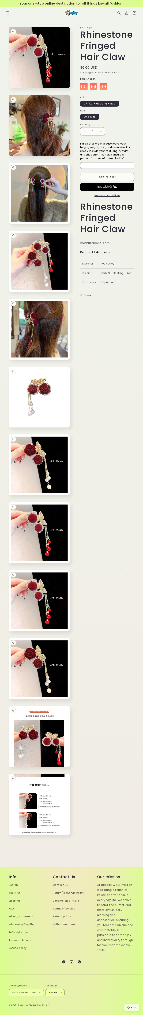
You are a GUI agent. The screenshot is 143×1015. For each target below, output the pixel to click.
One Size (90, 117)
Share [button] (88, 295)
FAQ (11, 908)
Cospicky (23, 1005)
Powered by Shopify (39, 1005)
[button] (7, 13)
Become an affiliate (66, 901)
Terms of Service (20, 940)
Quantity (85, 124)
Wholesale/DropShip (22, 924)
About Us (14, 893)
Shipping (85, 72)
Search (13, 885)
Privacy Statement (21, 916)
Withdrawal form (64, 924)
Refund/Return (18, 932)
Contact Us (60, 885)
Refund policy (18, 948)
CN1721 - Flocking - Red (99, 103)
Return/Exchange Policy (68, 893)
